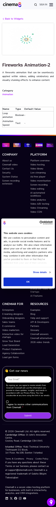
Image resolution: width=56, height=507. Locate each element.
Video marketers (10, 330)
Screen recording (39, 184)
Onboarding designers (13, 318)
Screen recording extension (11, 182)
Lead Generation (11, 345)
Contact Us (8, 168)
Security (6, 172)
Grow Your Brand (11, 341)
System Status (10, 176)
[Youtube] (24, 498)
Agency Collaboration (13, 353)
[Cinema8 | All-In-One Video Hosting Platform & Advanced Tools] (12, 4)
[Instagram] (20, 498)
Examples (35, 310)
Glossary (34, 330)
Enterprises (8, 310)
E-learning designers (12, 314)
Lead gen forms (10, 357)
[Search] (35, 4)
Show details (40, 272)
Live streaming (38, 172)
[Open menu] (51, 4)
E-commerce (8, 326)
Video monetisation (40, 180)
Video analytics (38, 199)
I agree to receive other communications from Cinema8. (27, 406)
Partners (34, 326)
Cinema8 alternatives (41, 338)
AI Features (36, 295)
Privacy (29, 458)
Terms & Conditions (14, 458)
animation (7, 94)
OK (28, 281)
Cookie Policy (41, 458)
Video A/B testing (39, 203)
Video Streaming (39, 207)
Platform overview (40, 160)
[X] (11, 498)
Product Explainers (12, 349)
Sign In (43, 4)
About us (7, 160)
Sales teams (8, 322)
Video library (36, 168)
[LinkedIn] (6, 498)
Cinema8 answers (39, 334)
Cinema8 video (10, 164)
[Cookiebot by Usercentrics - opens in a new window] (40, 223)
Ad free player (37, 176)
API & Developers (39, 322)
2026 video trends (40, 342)
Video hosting (37, 164)
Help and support (39, 318)
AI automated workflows (37, 194)
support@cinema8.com (20, 470)
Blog (32, 314)
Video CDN (36, 211)
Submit (28, 415)
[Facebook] (15, 498)
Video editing (37, 188)
